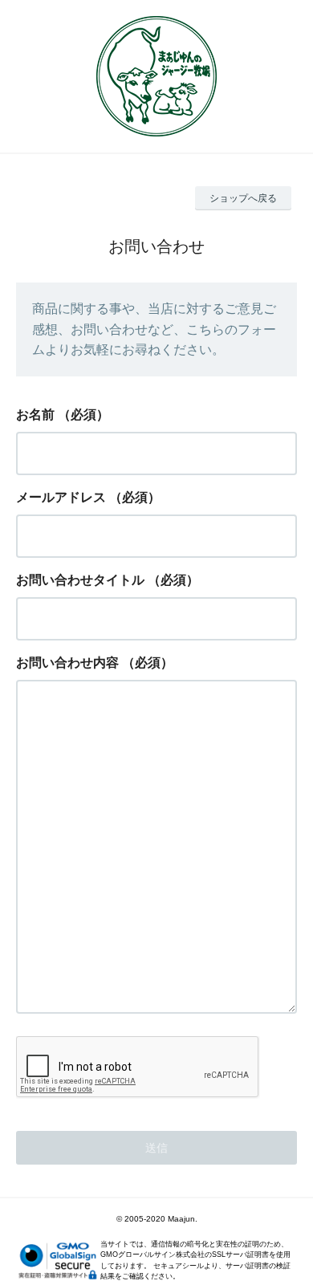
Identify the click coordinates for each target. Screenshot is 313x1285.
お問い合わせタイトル (80, 580)
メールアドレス (61, 497)
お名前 (35, 414)
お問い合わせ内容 (67, 662)
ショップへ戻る (243, 198)
